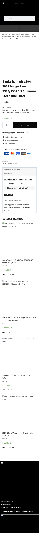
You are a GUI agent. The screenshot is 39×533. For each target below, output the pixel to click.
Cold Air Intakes (12, 163)
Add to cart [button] (7, 274)
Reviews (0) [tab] (8, 173)
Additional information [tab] (12, 169)
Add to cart (25, 125)
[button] (19, 28)
